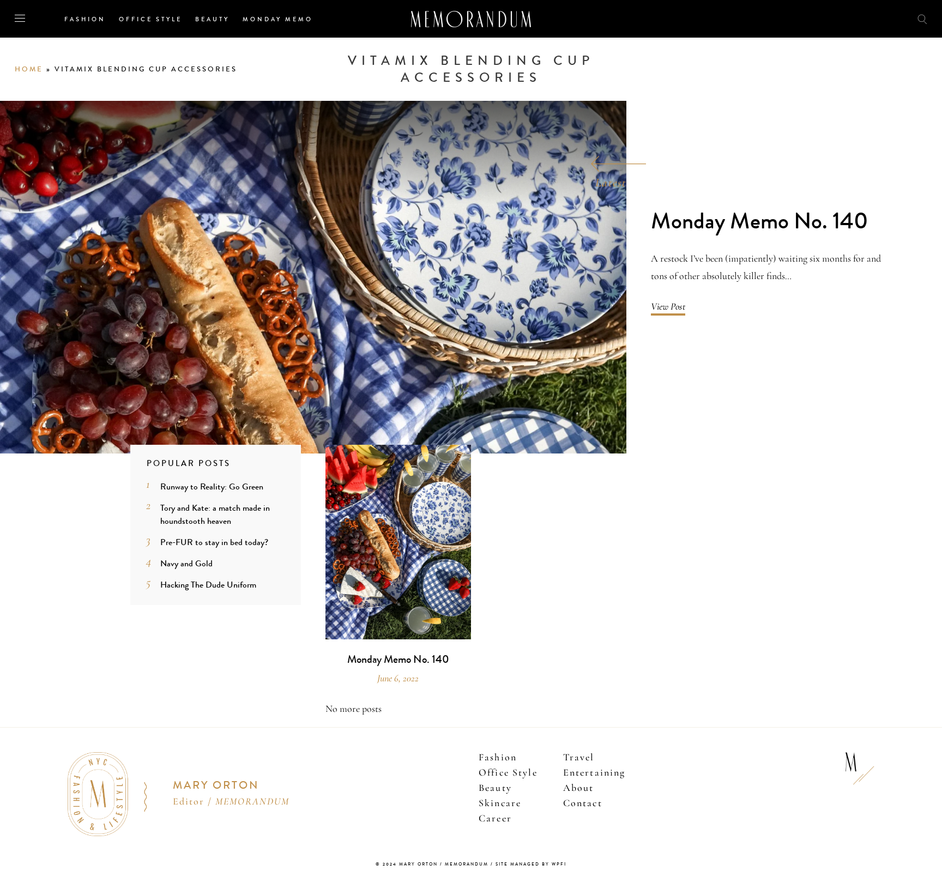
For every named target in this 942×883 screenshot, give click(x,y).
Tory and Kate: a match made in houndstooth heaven (215, 514)
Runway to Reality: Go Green (211, 486)
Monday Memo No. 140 (759, 222)
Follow (861, 18)
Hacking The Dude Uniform (208, 584)
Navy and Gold (186, 563)
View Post (668, 306)
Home (29, 69)
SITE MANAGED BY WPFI (531, 864)
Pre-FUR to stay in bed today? (214, 542)
